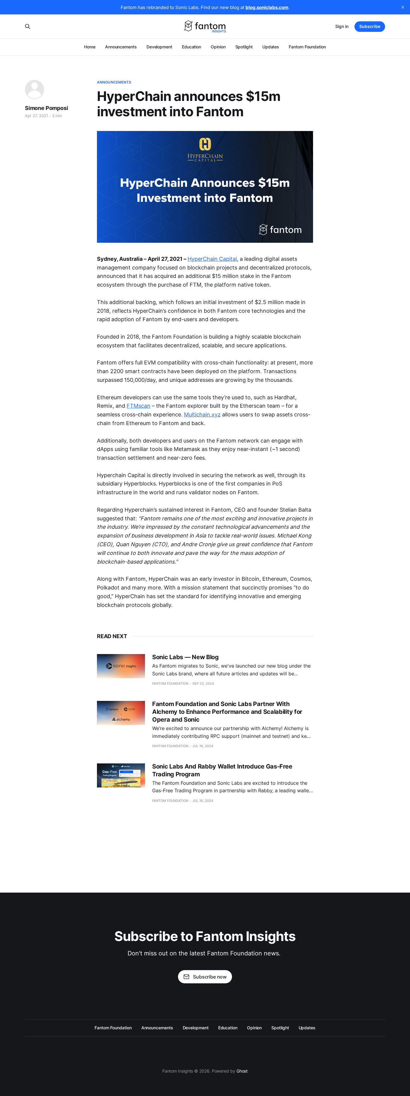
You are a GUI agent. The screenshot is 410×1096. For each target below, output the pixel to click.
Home (89, 46)
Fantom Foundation (307, 46)
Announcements (121, 46)
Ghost (242, 1070)
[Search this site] (27, 26)
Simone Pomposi (46, 108)
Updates (270, 46)
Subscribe (369, 26)
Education (191, 46)
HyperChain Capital (212, 259)
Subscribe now (210, 977)
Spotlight (244, 46)
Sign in (341, 26)
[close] (403, 7)
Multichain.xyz (202, 414)
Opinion (218, 46)
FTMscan (138, 406)
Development (159, 46)
